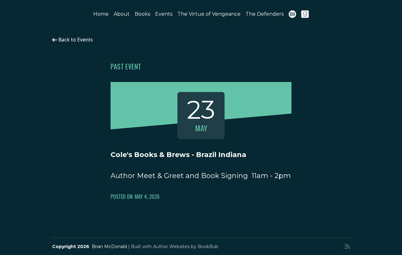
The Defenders (265, 14)
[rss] (347, 246)
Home (101, 14)
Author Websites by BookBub (185, 246)
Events (163, 14)
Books (142, 14)
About (122, 14)
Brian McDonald (109, 246)
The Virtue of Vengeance (209, 14)
